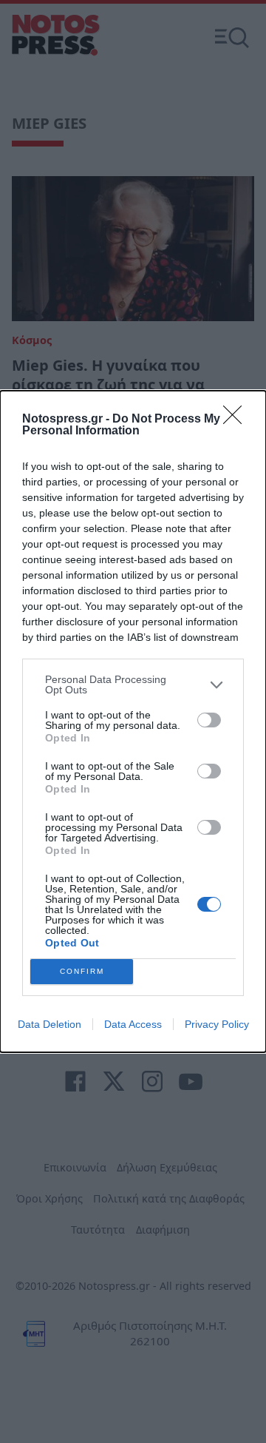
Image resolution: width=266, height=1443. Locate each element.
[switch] (209, 720)
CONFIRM (82, 971)
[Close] (237, 420)
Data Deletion (49, 1024)
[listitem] (133, 684)
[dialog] (133, 721)
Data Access (133, 1024)
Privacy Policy (217, 1024)
